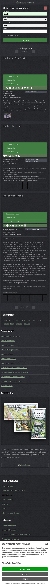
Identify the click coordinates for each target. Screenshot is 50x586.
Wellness (27, 324)
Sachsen (10, 513)
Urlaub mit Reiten (7, 354)
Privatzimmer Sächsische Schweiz (13, 377)
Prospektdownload (9, 530)
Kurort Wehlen (7, 499)
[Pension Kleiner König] (25, 204)
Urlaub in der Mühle (8, 345)
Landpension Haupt (12, 125)
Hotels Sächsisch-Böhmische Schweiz (14, 368)
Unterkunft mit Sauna (8, 359)
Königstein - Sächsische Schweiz (13, 490)
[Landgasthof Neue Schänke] (25, 67)
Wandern (40, 320)
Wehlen (6, 324)
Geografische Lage (12, 84)
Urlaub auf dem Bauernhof (10, 336)
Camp (12, 324)
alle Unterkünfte (6, 386)
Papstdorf (19, 324)
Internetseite (10, 80)
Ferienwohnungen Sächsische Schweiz (14, 372)
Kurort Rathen (7, 495)
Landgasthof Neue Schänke (15, 57)
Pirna (4, 508)
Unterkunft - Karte (7, 363)
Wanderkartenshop (24, 465)
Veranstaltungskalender (10, 539)
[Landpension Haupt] (25, 135)
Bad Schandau (7, 486)
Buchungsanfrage (12, 76)
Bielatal (15, 320)
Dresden (17, 513)
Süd (34, 320)
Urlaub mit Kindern (8, 341)
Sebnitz (28, 320)
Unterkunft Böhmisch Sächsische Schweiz (17, 534)
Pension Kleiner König (13, 195)
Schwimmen (8, 320)
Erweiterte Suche (12, 35)
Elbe (3, 513)
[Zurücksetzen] (45, 8)
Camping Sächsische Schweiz (11, 381)
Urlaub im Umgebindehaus (10, 349)
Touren (22, 320)
